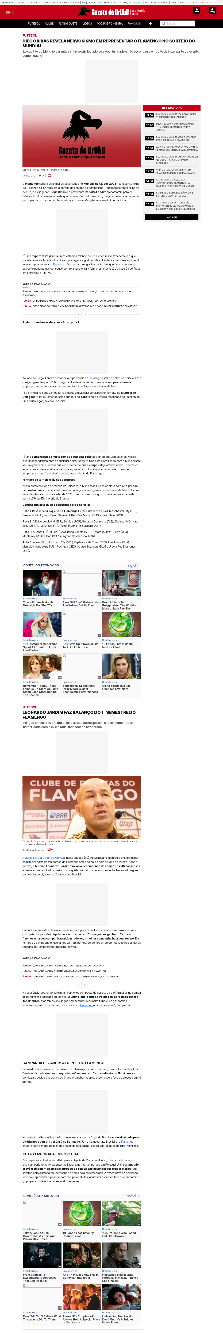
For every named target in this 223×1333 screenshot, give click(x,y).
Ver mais (172, 216)
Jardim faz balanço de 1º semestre (33, 2)
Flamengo (59, 264)
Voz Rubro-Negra (110, 23)
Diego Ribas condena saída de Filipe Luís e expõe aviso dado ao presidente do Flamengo (85, 306)
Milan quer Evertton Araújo (66, 2)
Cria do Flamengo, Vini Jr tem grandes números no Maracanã (175, 171)
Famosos (134, 23)
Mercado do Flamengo (156, 2)
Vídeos (87, 23)
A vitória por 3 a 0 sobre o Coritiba (43, 857)
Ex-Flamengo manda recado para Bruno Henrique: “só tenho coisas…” (75, 300)
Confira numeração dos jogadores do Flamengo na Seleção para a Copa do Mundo (175, 182)
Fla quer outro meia (91, 2)
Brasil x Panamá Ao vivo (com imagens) (123, 2)
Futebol (34, 23)
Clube (49, 23)
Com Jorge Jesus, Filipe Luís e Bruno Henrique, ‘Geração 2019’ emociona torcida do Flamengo (175, 205)
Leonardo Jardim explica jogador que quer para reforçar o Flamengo (177, 159)
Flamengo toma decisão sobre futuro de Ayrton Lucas (175, 194)
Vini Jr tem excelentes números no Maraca (191, 2)
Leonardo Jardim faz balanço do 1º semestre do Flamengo (176, 115)
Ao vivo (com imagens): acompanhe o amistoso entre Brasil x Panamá (177, 148)
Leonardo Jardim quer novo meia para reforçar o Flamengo (176, 138)
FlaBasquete (68, 23)
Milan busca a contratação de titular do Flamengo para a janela (175, 127)
